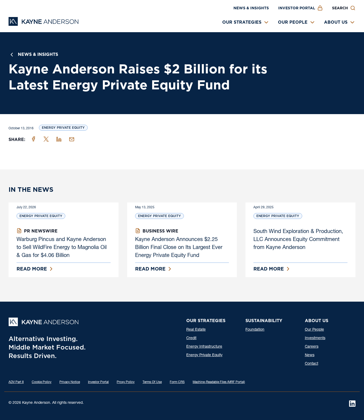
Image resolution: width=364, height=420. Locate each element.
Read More (32, 269)
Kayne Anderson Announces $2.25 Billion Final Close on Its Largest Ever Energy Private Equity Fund (179, 248)
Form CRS (177, 382)
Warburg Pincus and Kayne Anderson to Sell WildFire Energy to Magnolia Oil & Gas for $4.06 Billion (62, 248)
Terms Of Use (152, 382)
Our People (293, 22)
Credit (191, 338)
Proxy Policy (126, 382)
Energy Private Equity (63, 128)
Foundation (254, 330)
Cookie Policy (41, 382)
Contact (311, 364)
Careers (311, 347)
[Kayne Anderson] (43, 24)
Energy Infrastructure (204, 347)
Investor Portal (296, 8)
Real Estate (196, 330)
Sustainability (263, 320)
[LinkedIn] (352, 403)
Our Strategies (241, 22)
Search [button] (340, 8)
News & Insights (251, 8)
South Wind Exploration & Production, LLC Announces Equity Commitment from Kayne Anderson (298, 240)
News (309, 355)
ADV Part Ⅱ (16, 382)
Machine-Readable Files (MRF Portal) (219, 382)
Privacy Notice (69, 382)
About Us (335, 22)
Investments (315, 338)
